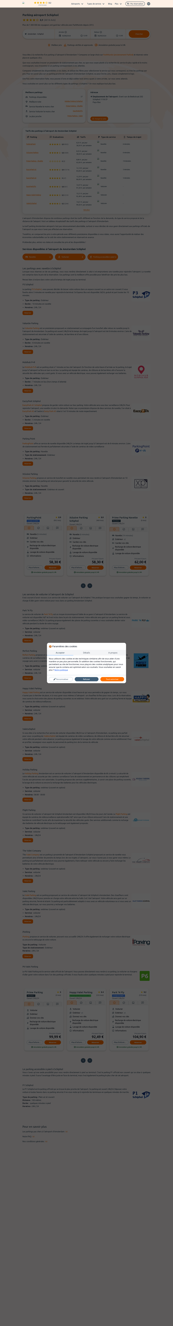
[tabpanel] (86, 664)
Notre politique (61, 670)
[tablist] (86, 653)
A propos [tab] (112, 652)
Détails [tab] (86, 652)
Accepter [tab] (60, 652)
